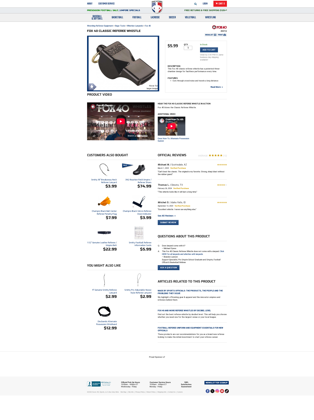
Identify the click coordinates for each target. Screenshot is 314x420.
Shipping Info (161, 392)
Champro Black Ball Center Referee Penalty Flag (104, 212)
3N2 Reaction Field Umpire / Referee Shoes (138, 181)
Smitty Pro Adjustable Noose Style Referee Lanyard (137, 291)
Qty (186, 44)
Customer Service (106, 4)
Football (136, 17)
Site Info (131, 392)
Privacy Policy (140, 392)
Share (91, 86)
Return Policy (151, 392)
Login (205, 4)
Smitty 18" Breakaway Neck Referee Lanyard (104, 181)
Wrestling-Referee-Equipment (100, 26)
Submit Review (168, 222)
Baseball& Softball (97, 17)
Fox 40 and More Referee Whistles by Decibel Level (184, 310)
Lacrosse (155, 17)
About (89, 4)
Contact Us (171, 392)
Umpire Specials (130, 10)
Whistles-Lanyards (135, 26)
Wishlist (209, 35)
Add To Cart (209, 50)
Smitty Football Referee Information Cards (140, 244)
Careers (180, 392)
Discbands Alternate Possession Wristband (106, 322)
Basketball (117, 17)
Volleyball (190, 17)
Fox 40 (148, 26)
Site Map (123, 392)
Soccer (172, 17)
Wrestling (210, 17)
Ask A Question (168, 267)
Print (220, 35)
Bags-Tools (120, 26)
